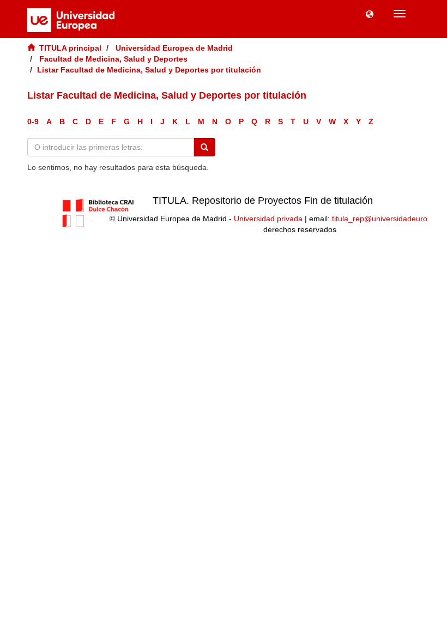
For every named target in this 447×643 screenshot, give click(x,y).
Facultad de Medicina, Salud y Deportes (113, 58)
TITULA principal (70, 48)
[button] (369, 13)
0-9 (33, 121)
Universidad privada (268, 218)
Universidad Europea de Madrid (174, 48)
